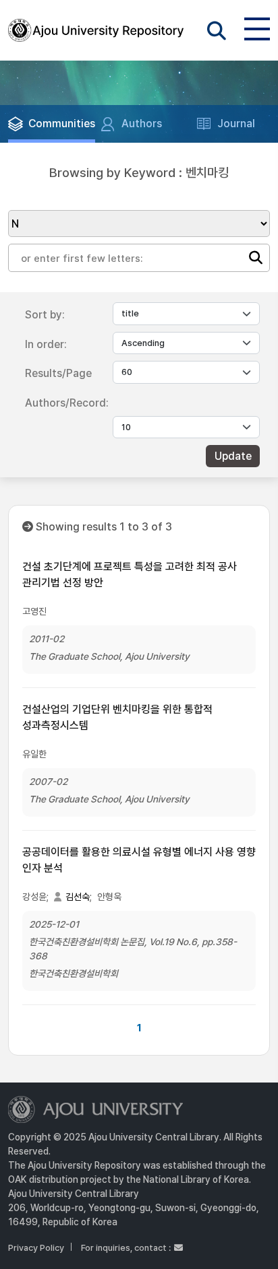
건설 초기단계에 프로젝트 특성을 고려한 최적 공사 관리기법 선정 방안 (129, 574)
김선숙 (77, 896)
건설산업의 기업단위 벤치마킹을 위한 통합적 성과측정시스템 (117, 717)
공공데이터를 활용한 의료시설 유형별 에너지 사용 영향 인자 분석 (139, 860)
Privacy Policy (36, 1248)
